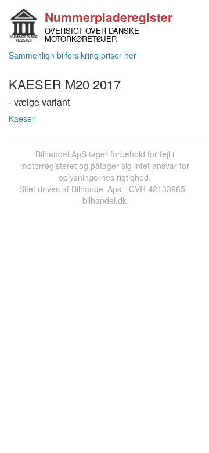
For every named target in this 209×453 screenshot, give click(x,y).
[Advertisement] (104, 316)
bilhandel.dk (104, 200)
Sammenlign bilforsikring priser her (72, 55)
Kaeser (22, 118)
